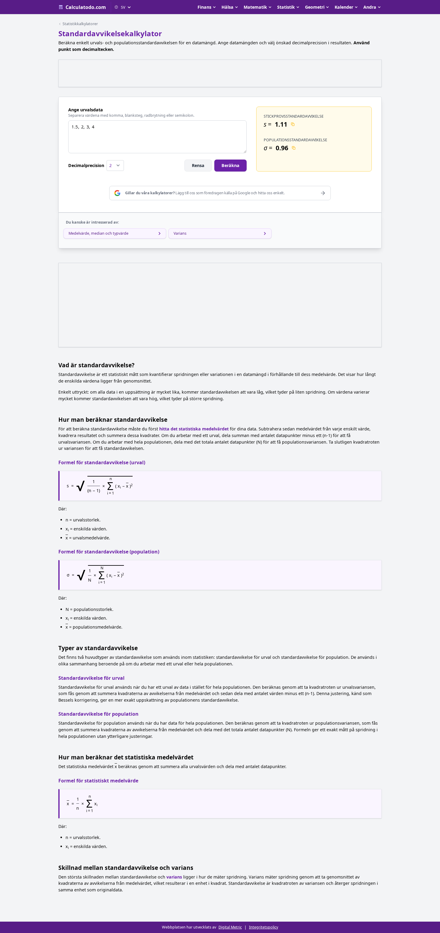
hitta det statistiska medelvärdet (194, 429)
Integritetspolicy (263, 927)
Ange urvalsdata (85, 110)
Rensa (198, 165)
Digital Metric (230, 927)
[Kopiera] (293, 124)
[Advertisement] (220, 73)
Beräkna (230, 165)
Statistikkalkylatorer (80, 24)
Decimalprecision (86, 165)
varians (174, 877)
